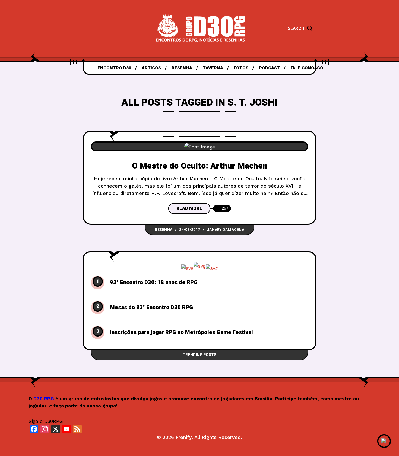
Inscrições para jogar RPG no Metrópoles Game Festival (181, 332)
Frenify (184, 437)
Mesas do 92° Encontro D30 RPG (151, 307)
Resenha (163, 230)
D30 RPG (43, 398)
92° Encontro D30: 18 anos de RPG (154, 282)
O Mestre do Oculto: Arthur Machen (199, 166)
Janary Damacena (225, 230)
